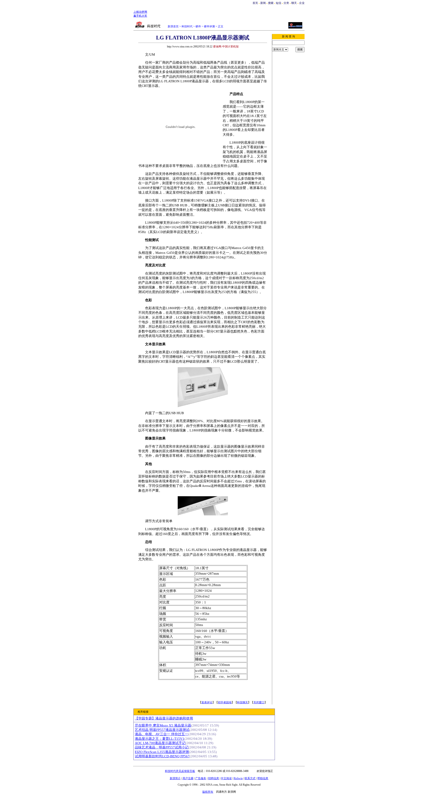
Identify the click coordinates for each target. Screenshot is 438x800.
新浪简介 (175, 778)
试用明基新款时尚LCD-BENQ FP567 (162, 756)
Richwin (238, 778)
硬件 (198, 26)
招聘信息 (213, 778)
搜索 (271, 3)
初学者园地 (225, 702)
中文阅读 (226, 778)
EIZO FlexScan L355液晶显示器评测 (162, 752)
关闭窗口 (258, 702)
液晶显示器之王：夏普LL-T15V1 (159, 738)
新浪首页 (173, 26)
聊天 (294, 3)
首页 (255, 3)
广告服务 (200, 778)
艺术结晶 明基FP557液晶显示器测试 (162, 730)
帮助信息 (262, 778)
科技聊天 (242, 702)
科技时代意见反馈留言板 (180, 771)
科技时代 (187, 26)
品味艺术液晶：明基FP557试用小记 (161, 747)
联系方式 (250, 778)
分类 (286, 3)
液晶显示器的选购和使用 (164, 718)
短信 (278, 3)
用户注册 (187, 778)
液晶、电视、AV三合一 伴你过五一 (161, 734)
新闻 (263, 3)
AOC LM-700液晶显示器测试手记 (160, 743)
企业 (302, 3)
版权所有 (207, 791)
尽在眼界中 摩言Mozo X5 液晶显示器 (163, 725)
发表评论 (206, 702)
